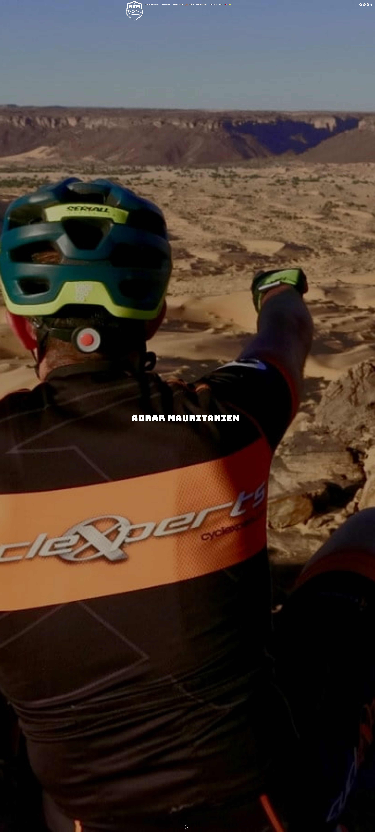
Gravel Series (178, 5)
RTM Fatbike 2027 (151, 5)
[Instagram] (364, 4)
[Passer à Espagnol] (230, 4)
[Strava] (371, 4)
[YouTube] (368, 4)
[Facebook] (360, 4)
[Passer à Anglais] (226, 4)
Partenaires (201, 5)
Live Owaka (165, 5)
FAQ (220, 5)
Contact (213, 5)
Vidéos (191, 5)
